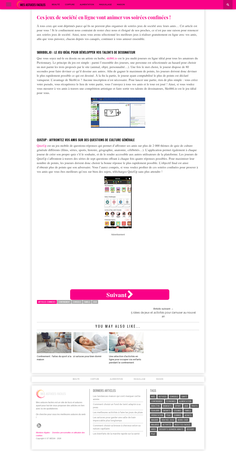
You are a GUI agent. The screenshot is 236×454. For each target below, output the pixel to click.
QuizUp (41, 145)
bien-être (155, 405)
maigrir (154, 419)
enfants (167, 410)
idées (153, 429)
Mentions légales (43, 433)
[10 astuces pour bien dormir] (90, 352)
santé (184, 396)
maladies (155, 424)
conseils (77, 301)
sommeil (177, 415)
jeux (95, 301)
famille (87, 301)
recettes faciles (182, 424)
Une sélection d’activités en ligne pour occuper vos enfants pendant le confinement (125, 359)
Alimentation (87, 4)
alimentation (185, 401)
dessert (191, 429)
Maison (121, 4)
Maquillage (105, 4)
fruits (194, 405)
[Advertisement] (118, 260)
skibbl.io (111, 58)
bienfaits (167, 405)
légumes (177, 410)
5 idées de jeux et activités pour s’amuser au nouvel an (163, 314)
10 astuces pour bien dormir (87, 356)
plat (153, 433)
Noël (153, 396)
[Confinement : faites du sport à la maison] (54, 352)
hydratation (157, 415)
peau (168, 415)
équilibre (155, 410)
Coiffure (70, 4)
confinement (64, 301)
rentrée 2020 (168, 419)
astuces (163, 396)
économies (171, 401)
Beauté (56, 4)
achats (188, 415)
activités (167, 424)
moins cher (183, 419)
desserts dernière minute (171, 429)
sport (178, 405)
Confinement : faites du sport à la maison (54, 358)
